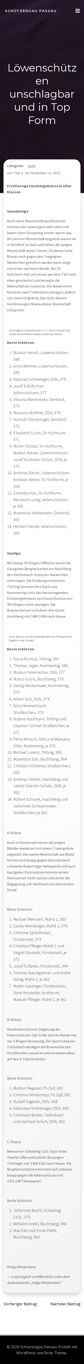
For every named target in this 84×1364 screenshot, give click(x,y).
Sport (32, 166)
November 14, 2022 (45, 173)
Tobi (17, 173)
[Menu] (78, 11)
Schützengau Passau (31, 11)
